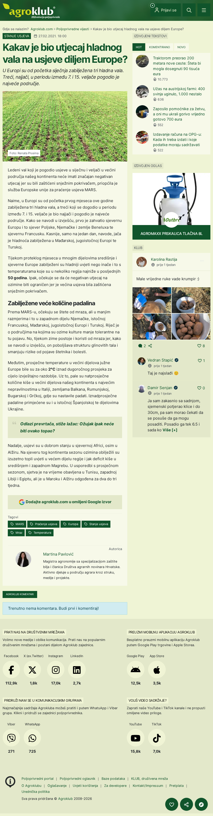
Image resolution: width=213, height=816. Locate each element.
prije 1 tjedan (166, 265)
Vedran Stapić (160, 360)
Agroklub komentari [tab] (20, 594)
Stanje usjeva (98, 524)
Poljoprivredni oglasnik (78, 779)
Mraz (18, 532)
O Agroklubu (31, 786)
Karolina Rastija (164, 259)
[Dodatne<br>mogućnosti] (201, 804)
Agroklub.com (42, 29)
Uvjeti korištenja (85, 786)
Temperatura (42, 532)
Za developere (115, 786)
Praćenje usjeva (45, 524)
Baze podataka (114, 779)
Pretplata (176, 786)
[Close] (189, 9)
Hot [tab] (139, 47)
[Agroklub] (31, 10)
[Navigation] (203, 9)
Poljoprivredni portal (38, 779)
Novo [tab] (181, 47)
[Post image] (151, 299)
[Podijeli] (186, 804)
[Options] (202, 261)
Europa (73, 524)
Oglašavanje (57, 786)
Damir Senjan (160, 387)
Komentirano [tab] (159, 47)
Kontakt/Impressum (148, 786)
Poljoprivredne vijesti (72, 29)
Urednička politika (36, 792)
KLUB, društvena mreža (149, 779)
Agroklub (65, 798)
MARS (19, 524)
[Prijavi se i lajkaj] (171, 804)
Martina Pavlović (58, 554)
